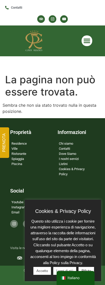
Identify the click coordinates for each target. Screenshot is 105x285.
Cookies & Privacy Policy (72, 171)
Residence (19, 143)
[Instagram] (52, 19)
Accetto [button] (42, 271)
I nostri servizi (69, 159)
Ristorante (18, 154)
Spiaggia (17, 159)
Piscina (16, 164)
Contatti (64, 149)
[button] (87, 40)
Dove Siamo (67, 154)
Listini (63, 164)
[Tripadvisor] (41, 19)
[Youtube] (64, 19)
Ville (14, 149)
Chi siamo (66, 143)
